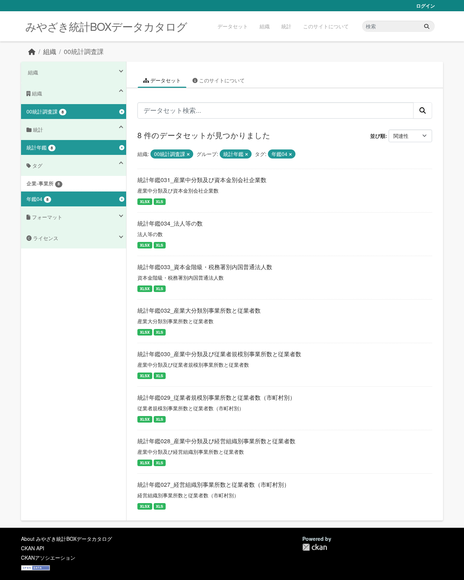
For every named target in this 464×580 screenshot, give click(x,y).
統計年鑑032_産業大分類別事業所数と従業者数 (199, 310)
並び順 (377, 135)
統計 (286, 26)
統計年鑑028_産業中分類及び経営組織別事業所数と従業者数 (216, 441)
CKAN (314, 547)
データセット (233, 26)
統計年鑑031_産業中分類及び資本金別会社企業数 (201, 180)
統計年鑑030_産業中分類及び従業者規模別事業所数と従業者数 (219, 354)
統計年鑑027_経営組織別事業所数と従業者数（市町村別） (213, 484)
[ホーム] (32, 51)
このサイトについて (326, 26)
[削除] (188, 154)
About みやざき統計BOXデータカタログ (66, 538)
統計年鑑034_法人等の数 (170, 223)
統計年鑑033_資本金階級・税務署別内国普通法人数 (204, 267)
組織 (265, 26)
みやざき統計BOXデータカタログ (106, 26)
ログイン (425, 5)
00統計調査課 (84, 51)
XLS (159, 201)
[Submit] (426, 26)
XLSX (145, 201)
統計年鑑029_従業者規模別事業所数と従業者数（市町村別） (216, 397)
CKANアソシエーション (48, 557)
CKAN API (32, 548)
